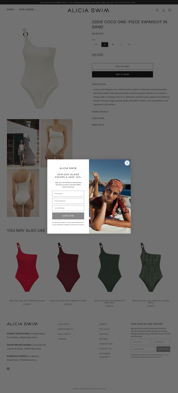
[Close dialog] (127, 162)
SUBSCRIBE (68, 216)
